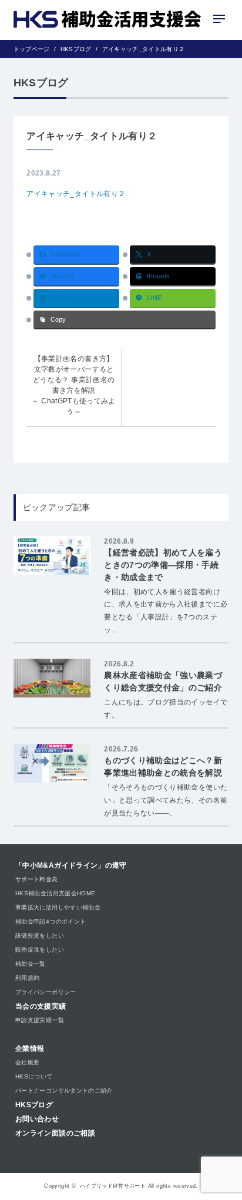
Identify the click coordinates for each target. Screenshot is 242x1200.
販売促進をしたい (39, 949)
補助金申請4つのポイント (50, 921)
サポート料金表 (36, 879)
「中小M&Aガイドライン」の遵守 (71, 865)
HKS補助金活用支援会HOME (55, 893)
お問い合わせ (37, 1119)
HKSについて (34, 1076)
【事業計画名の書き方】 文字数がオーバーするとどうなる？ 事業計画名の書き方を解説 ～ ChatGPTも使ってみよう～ (73, 385)
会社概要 (27, 1062)
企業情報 (29, 1048)
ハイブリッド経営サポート (113, 1186)
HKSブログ (34, 1105)
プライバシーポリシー (45, 992)
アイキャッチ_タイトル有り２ (75, 194)
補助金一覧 (30, 963)
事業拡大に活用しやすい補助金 (57, 907)
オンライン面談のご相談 (55, 1133)
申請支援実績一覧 (39, 1020)
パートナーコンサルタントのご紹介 (64, 1090)
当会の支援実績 (40, 1006)
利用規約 (27, 978)
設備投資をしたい (39, 935)
